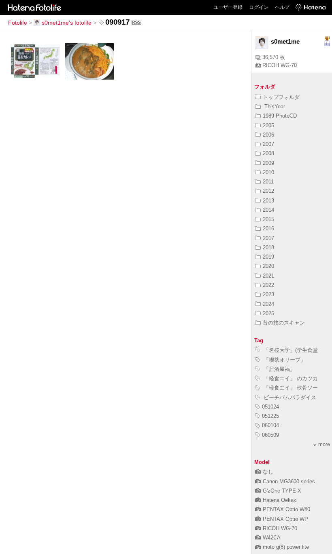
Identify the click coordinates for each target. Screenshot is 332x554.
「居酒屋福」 (278, 369)
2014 (268, 210)
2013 (268, 201)
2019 (268, 257)
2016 (268, 228)
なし (268, 472)
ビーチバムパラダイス (289, 397)
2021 (268, 276)
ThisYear (274, 106)
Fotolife (17, 22)
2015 (268, 219)
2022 (268, 285)
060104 (270, 425)
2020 (268, 266)
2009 (268, 163)
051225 (270, 416)
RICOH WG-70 (279, 65)
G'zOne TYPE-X (282, 491)
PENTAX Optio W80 (286, 509)
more (324, 444)
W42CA (272, 538)
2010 (268, 172)
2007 (268, 144)
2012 (268, 191)
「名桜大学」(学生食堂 (290, 350)
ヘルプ (282, 7)
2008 (268, 153)
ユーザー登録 (228, 7)
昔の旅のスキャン (284, 323)
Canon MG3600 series (289, 481)
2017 (268, 238)
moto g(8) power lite (286, 547)
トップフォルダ (281, 97)
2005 (268, 125)
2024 (268, 304)
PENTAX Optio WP (285, 519)
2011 (268, 182)
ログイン (258, 7)
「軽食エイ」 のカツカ (290, 378)
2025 (268, 313)
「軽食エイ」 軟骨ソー (290, 388)
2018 (268, 247)
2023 (268, 294)
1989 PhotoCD (280, 116)
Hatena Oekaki (280, 500)
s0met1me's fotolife (67, 22)
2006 (268, 135)
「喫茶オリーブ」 (284, 360)
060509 (270, 435)
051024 (270, 407)
